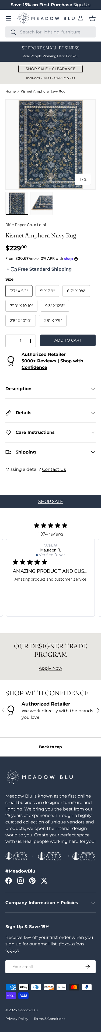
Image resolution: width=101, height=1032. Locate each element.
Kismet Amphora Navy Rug (43, 91)
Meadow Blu (28, 1010)
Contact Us (54, 469)
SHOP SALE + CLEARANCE (50, 68)
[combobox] (50, 32)
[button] (92, 18)
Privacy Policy (16, 1019)
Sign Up (81, 4)
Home (10, 91)
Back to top (50, 746)
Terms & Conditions (49, 1019)
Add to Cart (67, 340)
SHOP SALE (50, 501)
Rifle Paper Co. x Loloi (25, 224)
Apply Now (50, 668)
